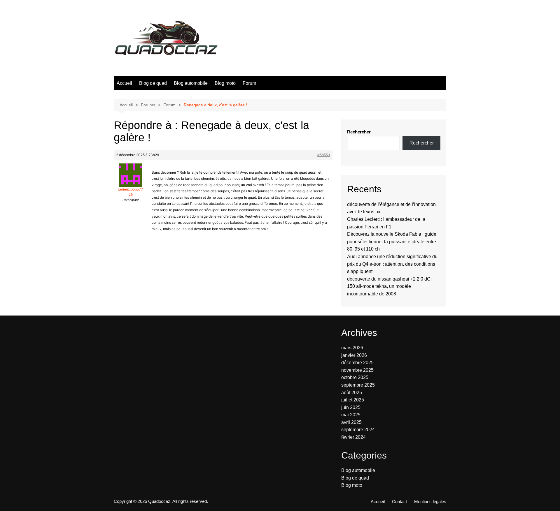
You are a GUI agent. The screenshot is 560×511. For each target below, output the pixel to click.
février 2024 (353, 437)
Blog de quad (153, 83)
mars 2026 (352, 347)
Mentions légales (430, 501)
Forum (249, 83)
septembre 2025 (358, 385)
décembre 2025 (357, 362)
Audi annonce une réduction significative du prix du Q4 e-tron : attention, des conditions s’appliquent (392, 264)
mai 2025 (350, 414)
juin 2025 (350, 407)
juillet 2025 (352, 399)
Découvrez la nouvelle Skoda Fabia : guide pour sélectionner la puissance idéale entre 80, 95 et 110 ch (391, 241)
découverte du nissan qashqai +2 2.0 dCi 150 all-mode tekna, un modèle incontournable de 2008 (389, 286)
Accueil (124, 83)
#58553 (323, 155)
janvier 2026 (354, 355)
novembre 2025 (357, 370)
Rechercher (359, 131)
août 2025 (351, 392)
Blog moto (225, 83)
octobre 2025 (354, 377)
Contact (399, 501)
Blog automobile (191, 83)
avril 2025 (351, 422)
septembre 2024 (358, 429)
